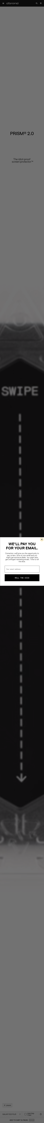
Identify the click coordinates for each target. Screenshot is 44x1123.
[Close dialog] (41, 539)
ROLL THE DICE (22, 577)
